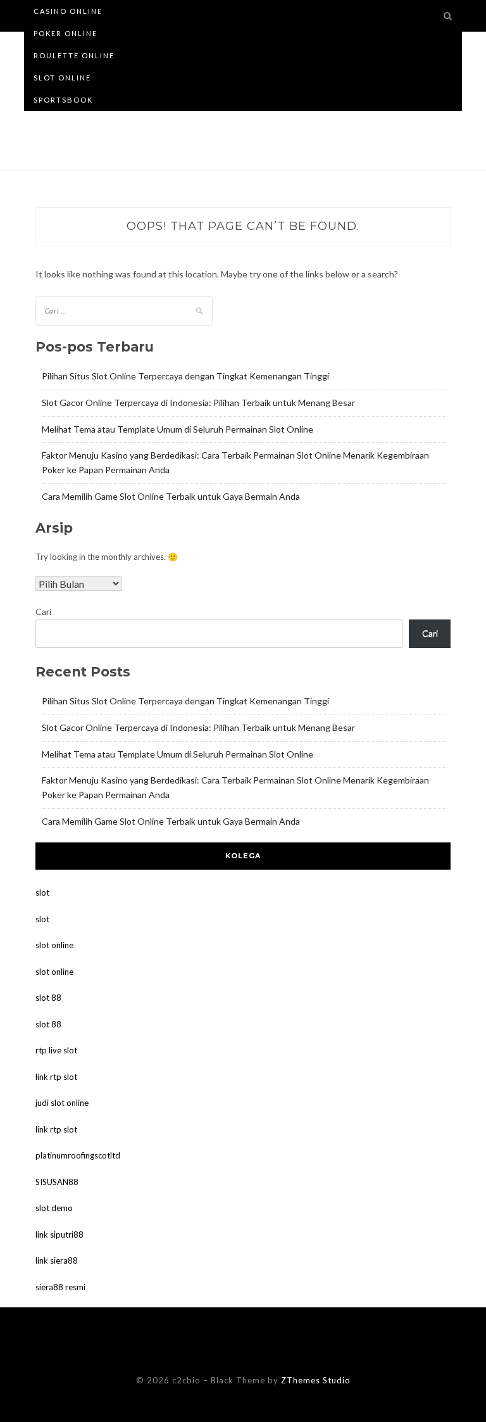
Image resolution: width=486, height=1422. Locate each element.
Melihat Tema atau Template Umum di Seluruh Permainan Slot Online (177, 429)
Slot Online (62, 77)
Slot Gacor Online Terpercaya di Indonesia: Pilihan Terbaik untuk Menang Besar (198, 402)
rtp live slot (56, 1050)
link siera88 (56, 1260)
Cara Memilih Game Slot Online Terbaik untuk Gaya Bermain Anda (171, 496)
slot (42, 892)
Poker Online (65, 33)
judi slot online (62, 1103)
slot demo (54, 1208)
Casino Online (68, 11)
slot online (54, 945)
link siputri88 (59, 1234)
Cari (43, 611)
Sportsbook (63, 100)
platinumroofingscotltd (77, 1155)
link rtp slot (56, 1077)
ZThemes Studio (316, 1380)
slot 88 (48, 998)
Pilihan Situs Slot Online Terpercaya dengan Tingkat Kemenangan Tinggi (185, 376)
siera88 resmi (60, 1287)
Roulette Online (74, 55)
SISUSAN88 (56, 1182)
